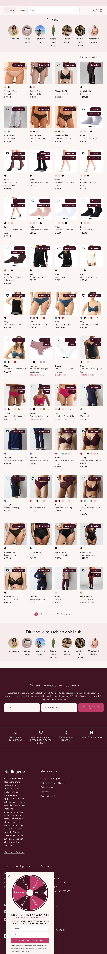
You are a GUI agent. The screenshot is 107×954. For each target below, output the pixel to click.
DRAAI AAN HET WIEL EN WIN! (30, 940)
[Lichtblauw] (5, 131)
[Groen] (44, 409)
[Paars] (44, 362)
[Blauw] (9, 131)
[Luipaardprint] (81, 592)
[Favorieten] (94, 10)
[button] (53, 10)
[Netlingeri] (22, 10)
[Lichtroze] (31, 362)
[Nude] (59, 175)
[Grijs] (41, 362)
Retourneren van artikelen (52, 783)
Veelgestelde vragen (50, 778)
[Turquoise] (63, 453)
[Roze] (85, 131)
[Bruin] (31, 131)
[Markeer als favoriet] (7, 65)
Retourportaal (47, 787)
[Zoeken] (75, 10)
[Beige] (5, 87)
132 (57, 614)
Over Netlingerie (48, 796)
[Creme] (41, 318)
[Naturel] (12, 409)
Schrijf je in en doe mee (91, 707)
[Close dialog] (9, 875)
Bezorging (45, 791)
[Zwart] (9, 87)
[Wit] (88, 131)
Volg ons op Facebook (14, 852)
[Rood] (44, 318)
